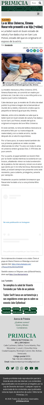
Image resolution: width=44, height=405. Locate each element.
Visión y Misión (22, 325)
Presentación (6, 312)
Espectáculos (6, 309)
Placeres (33, 309)
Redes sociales (17, 312)
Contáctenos (22, 328)
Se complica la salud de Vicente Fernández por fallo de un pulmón (18, 287)
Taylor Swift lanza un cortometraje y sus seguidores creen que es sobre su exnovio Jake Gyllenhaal (20, 299)
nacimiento (25, 309)
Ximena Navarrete (30, 312)
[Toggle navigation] (38, 14)
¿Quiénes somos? (22, 322)
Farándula (16, 309)
